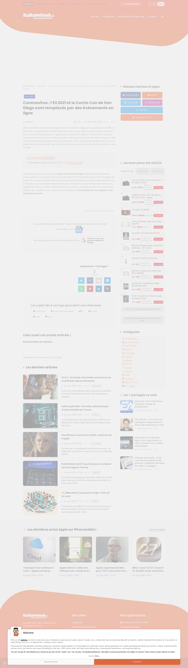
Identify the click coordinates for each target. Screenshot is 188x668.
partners (24, 640)
